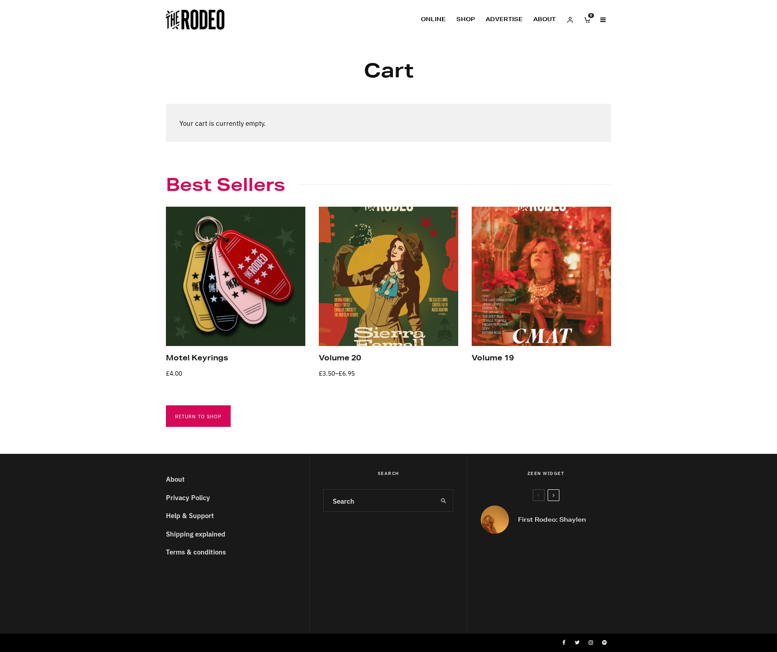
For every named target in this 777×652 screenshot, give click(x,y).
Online (433, 19)
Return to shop (198, 416)
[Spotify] (604, 642)
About (544, 19)
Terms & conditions (196, 551)
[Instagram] (591, 642)
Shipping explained (195, 533)
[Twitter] (577, 642)
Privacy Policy (188, 497)
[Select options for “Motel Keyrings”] (188, 323)
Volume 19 (493, 357)
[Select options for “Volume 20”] (341, 323)
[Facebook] (564, 642)
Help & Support (190, 515)
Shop (465, 19)
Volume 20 (340, 357)
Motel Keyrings (197, 357)
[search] (443, 500)
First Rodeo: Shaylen (552, 519)
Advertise (504, 19)
